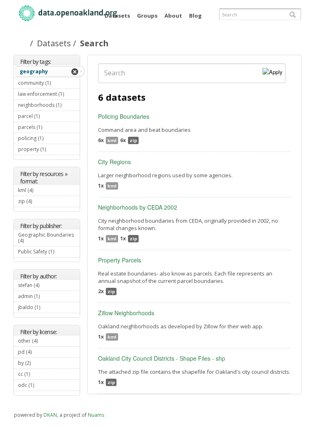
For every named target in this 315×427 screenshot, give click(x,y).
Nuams (96, 414)
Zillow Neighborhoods (126, 313)
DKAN (50, 414)
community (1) (47, 83)
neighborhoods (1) (49, 106)
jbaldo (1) (44, 308)
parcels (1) (46, 128)
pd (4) (41, 351)
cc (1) (40, 374)
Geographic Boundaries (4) (46, 238)
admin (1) (43, 297)
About (173, 15)
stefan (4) (43, 286)
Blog (195, 15)
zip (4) (42, 201)
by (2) (40, 362)
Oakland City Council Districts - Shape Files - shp (161, 358)
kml (111, 140)
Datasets (117, 15)
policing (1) (47, 139)
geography (34, 71)
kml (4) (43, 190)
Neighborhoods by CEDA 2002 (137, 207)
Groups (147, 15)
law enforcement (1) (49, 94)
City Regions (114, 162)
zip (133, 140)
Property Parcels (119, 260)
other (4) (47, 340)
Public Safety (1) (43, 252)
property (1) (48, 150)
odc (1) (44, 385)
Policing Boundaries (123, 116)
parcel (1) (43, 117)
